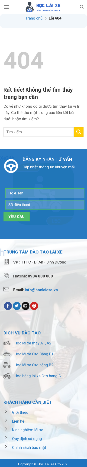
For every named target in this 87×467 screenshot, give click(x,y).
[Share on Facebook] (8, 306)
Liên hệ (18, 421)
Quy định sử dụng (27, 438)
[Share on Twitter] (17, 306)
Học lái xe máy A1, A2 (32, 343)
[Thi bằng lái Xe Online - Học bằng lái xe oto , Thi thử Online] (43, 7)
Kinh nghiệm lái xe (27, 429)
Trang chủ (33, 18)
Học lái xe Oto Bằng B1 (34, 354)
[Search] (82, 6)
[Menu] (6, 7)
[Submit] (79, 132)
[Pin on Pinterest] (34, 306)
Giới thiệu (20, 412)
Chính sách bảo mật (29, 447)
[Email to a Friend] (26, 306)
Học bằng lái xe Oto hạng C (37, 376)
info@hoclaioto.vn (41, 289)
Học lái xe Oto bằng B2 (33, 365)
